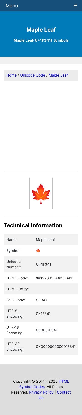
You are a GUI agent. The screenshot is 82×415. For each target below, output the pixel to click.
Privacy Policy (41, 392)
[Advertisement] (41, 125)
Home (11, 75)
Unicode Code (32, 75)
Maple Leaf (58, 75)
